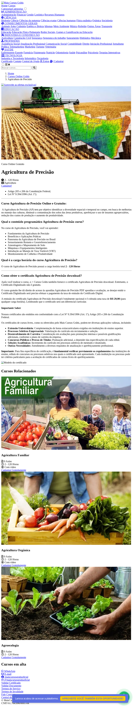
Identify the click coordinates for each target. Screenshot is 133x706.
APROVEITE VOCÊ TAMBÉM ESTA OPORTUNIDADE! (92, 698)
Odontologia (62, 52)
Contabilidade (74, 43)
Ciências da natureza (29, 20)
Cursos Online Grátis (18, 76)
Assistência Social (10, 43)
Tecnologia (42, 58)
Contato (17, 61)
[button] (4, 64)
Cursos (11, 5)
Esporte (19, 52)
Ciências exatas (49, 20)
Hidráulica (85, 38)
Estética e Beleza (35, 26)
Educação (6, 32)
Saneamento (72, 38)
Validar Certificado (11, 682)
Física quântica (84, 20)
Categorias (6, 8)
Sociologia (107, 20)
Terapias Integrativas (109, 52)
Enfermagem (7, 52)
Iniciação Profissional (101, 43)
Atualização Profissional (32, 43)
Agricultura (7, 38)
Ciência (14, 20)
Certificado (7, 61)
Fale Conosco (8, 694)
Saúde (72, 52)
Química (96, 20)
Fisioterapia (39, 52)
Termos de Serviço (10, 688)
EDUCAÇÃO (11, 29)
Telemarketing (17, 46)
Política (5, 46)
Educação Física (20, 32)
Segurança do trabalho (54, 38)
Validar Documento (11, 685)
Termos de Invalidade (12, 691)
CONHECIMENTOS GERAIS (20, 23)
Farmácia (28, 52)
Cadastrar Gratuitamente (13, 470)
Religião (82, 26)
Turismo (40, 46)
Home (4, 5)
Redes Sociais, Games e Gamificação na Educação (67, 32)
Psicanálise (81, 52)
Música (73, 26)
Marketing (30, 46)
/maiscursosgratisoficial (16, 677)
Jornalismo (118, 43)
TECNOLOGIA (13, 55)
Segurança (37, 38)
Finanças (21, 14)
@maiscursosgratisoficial (17, 679)
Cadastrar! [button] (6, 185)
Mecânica (96, 38)
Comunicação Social (56, 43)
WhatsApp (9, 671)
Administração (8, 14)
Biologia (5, 20)
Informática (30, 58)
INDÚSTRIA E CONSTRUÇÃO (22, 35)
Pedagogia (34, 32)
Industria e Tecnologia (12, 58)
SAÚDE (8, 49)
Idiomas (49, 26)
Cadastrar (58, 61)
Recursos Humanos (54, 14)
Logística (39, 14)
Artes (13, 26)
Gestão (30, 14)
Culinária (21, 26)
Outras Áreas (94, 26)
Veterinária (50, 46)
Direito (86, 43)
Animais (5, 26)
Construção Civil (22, 38)
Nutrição (50, 52)
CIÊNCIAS (10, 17)
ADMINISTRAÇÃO (15, 11)
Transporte (106, 26)
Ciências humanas (66, 20)
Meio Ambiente (61, 26)
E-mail (7, 674)
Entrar (45, 61)
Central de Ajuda (30, 61)
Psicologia (93, 52)
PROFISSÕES (12, 41)
